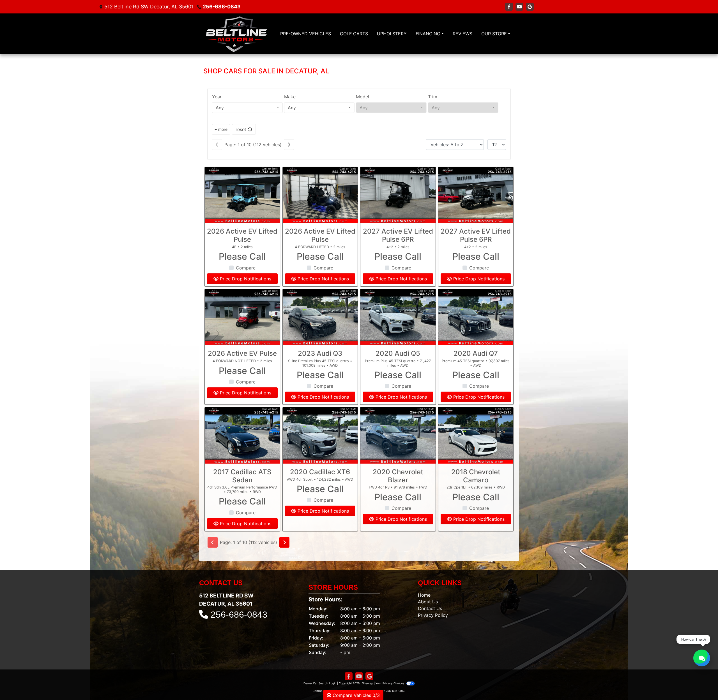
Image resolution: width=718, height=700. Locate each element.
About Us (428, 601)
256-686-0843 (222, 7)
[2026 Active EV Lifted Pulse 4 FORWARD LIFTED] (320, 195)
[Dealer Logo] (236, 33)
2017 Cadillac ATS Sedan (242, 476)
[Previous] (217, 144)
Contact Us (430, 608)
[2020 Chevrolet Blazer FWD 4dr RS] (398, 435)
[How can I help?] (701, 658)
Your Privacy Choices (390, 683)
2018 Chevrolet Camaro (475, 476)
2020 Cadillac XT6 (320, 472)
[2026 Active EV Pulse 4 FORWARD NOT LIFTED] (242, 317)
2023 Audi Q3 (320, 353)
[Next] (289, 144)
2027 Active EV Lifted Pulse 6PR (398, 235)
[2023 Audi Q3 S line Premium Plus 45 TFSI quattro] (320, 317)
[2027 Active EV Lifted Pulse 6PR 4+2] (398, 195)
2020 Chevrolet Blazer (398, 476)
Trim (432, 96)
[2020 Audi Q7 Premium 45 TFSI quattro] (476, 317)
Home (424, 595)
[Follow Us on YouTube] (520, 7)
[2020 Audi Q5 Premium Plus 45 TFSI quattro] (398, 317)
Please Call (242, 256)
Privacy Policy (433, 615)
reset (242, 129)
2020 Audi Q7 (476, 353)
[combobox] (247, 107)
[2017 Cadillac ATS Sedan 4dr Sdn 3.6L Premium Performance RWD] (242, 435)
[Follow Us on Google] (529, 7)
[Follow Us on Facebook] (510, 7)
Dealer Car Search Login (319, 683)
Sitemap (367, 683)
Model (362, 96)
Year (217, 96)
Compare (246, 268)
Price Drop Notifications (244, 279)
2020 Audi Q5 (398, 353)
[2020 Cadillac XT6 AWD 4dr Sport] (320, 435)
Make (290, 96)
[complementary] (701, 683)
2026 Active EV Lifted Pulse (242, 235)
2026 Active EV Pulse (242, 353)
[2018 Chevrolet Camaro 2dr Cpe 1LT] (476, 435)
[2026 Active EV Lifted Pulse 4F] (242, 195)
